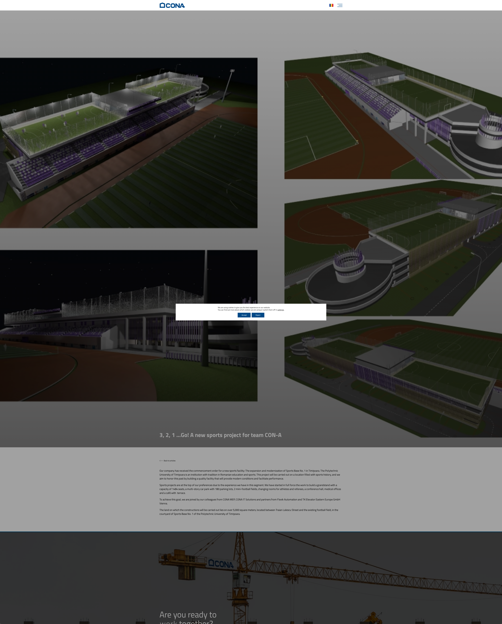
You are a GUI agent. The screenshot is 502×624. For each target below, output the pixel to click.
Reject (258, 315)
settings (281, 310)
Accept (244, 315)
